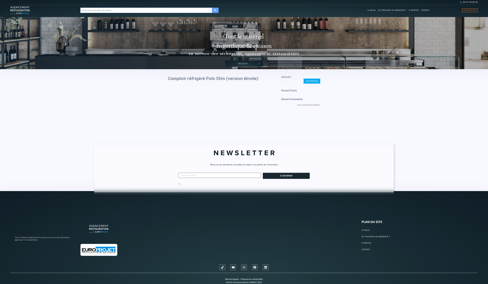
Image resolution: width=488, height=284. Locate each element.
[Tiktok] (222, 267)
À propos (414, 10)
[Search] (215, 10)
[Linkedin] (265, 267)
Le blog (372, 10)
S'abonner (286, 176)
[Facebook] (255, 267)
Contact (425, 10)
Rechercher (286, 77)
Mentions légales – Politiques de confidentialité (244, 279)
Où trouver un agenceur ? (392, 10)
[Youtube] (233, 267)
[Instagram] (244, 267)
